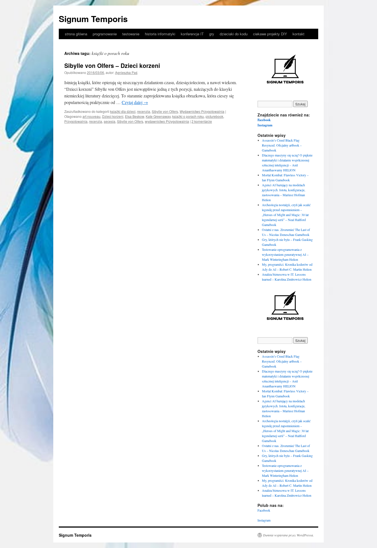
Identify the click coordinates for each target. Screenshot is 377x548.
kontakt (298, 33)
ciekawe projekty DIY (270, 33)
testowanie (130, 33)
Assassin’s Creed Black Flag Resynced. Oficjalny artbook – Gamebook (282, 145)
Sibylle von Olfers (165, 111)
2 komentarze (202, 121)
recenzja (143, 111)
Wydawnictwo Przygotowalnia (202, 111)
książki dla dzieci (123, 111)
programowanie (105, 33)
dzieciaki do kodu (234, 33)
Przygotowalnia (75, 121)
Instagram (264, 125)
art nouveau (91, 116)
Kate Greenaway (158, 116)
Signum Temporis (93, 19)
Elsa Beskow (134, 116)
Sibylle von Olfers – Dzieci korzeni (112, 65)
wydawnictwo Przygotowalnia (167, 121)
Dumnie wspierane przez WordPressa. (288, 535)
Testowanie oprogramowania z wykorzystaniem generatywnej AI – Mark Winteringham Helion (285, 254)
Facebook (264, 120)
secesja (109, 121)
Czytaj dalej (135, 102)
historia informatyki (160, 33)
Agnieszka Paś (126, 72)
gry (211, 33)
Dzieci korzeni (112, 116)
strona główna (76, 33)
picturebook (214, 116)
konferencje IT (192, 33)
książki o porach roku (188, 116)
